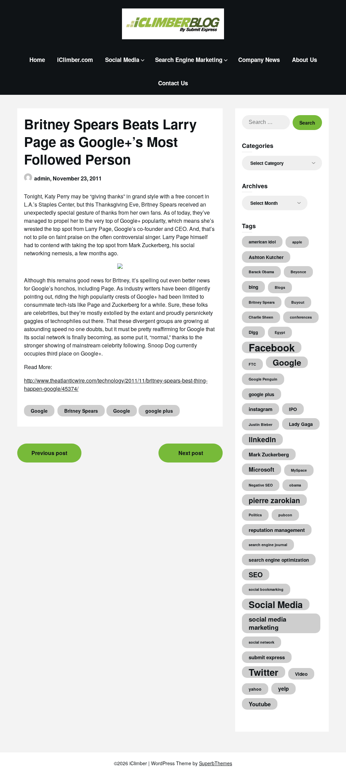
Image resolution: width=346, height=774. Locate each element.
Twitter (263, 672)
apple (297, 241)
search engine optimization (279, 559)
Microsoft (261, 469)
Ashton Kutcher (266, 257)
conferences (301, 317)
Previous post (49, 453)
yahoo (255, 689)
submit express (267, 657)
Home (37, 60)
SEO (256, 574)
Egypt (280, 332)
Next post (190, 453)
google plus (159, 410)
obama (295, 485)
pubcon (285, 514)
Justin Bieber (260, 424)
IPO (293, 409)
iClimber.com (75, 60)
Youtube (260, 704)
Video (301, 673)
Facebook (272, 347)
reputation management (277, 530)
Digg (253, 332)
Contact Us (173, 83)
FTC (252, 364)
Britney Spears (81, 410)
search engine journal (268, 544)
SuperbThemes (215, 763)
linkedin (262, 439)
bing (253, 286)
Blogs (280, 287)
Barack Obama (261, 271)
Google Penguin (263, 379)
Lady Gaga (301, 424)
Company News (259, 60)
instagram (260, 409)
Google (39, 410)
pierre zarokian (274, 500)
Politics (255, 514)
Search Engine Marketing (188, 60)
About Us (304, 60)
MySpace (299, 470)
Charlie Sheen (261, 317)
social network (261, 642)
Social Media (122, 60)
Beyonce (298, 271)
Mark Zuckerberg (269, 454)
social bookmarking (266, 589)
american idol (262, 242)
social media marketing (267, 623)
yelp (283, 688)
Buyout (297, 302)
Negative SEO (261, 485)
